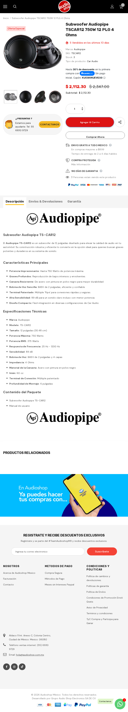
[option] (32, 52)
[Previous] (6, 52)
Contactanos (49, 124)
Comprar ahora (95, 136)
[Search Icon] (18, 6)
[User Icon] (112, 6)
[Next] (59, 52)
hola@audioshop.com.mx (30, 654)
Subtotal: (72, 93)
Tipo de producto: (76, 61)
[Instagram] (14, 666)
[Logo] (64, 6)
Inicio (6, 18)
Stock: (69, 57)
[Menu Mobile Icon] (5, 7)
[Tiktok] (22, 666)
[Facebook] (6, 666)
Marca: (69, 49)
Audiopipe (79, 49)
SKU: (68, 53)
